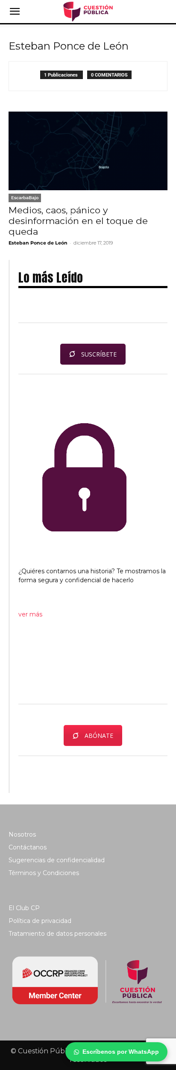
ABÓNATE (99, 735)
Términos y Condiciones (44, 873)
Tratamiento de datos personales (57, 933)
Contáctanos (28, 847)
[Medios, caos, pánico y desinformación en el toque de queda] (88, 151)
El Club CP (24, 908)
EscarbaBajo (24, 197)
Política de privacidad (40, 921)
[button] (14, 11)
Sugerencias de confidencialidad (57, 860)
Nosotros (22, 834)
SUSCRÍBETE (99, 354)
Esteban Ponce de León (38, 243)
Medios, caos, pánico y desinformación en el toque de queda (78, 221)
